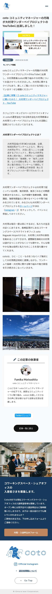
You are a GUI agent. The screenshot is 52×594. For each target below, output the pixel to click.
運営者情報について (28, 570)
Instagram (10, 209)
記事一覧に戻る (26, 428)
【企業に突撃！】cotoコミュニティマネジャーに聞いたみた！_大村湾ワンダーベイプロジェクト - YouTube (26, 99)
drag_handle (47, 6)
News (8, 60)
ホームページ (26, 206)
